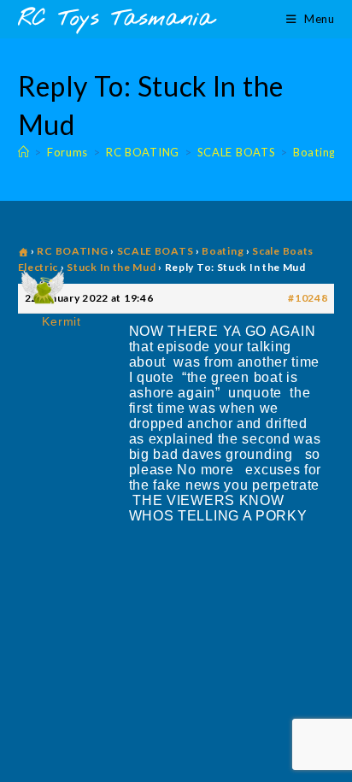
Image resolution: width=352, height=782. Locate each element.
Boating (222, 250)
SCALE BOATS (155, 250)
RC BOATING (72, 250)
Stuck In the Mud (111, 267)
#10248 (307, 297)
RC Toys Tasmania (116, 19)
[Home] (24, 152)
